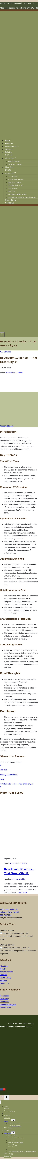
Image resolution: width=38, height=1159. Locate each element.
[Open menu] (2, 334)
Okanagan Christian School (17, 194)
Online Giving (10, 200)
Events (8, 170)
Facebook (4, 762)
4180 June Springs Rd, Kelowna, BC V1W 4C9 (19, 8)
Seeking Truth (12, 176)
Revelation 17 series (14, 373)
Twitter (11, 762)
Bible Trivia (11, 191)
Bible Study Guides (14, 182)
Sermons (8, 155)
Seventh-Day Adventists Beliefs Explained (22, 197)
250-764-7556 (5, 915)
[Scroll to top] (2, 1097)
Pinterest (18, 762)
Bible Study (9, 167)
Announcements (11, 146)
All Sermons (6, 352)
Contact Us (9, 203)
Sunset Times (12, 188)
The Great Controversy (15, 179)
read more (22, 892)
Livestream (4, 1002)
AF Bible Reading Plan (15, 185)
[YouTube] (4, 1089)
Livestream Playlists (14, 164)
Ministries (9, 149)
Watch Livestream (14, 161)
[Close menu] (0, 1102)
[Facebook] (1, 1089)
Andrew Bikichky (6, 426)
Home (7, 140)
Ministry (3, 969)
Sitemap (3, 981)
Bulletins (8, 152)
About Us (9, 143)
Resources (4, 996)
